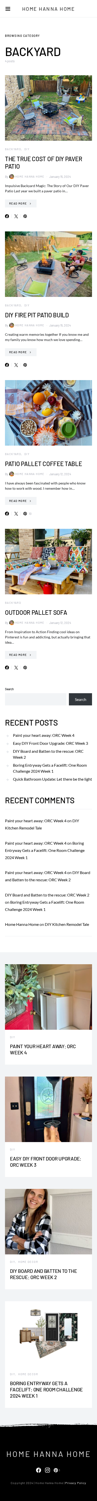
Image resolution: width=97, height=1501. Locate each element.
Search (9, 689)
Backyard (13, 149)
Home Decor (28, 1261)
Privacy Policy (75, 1483)
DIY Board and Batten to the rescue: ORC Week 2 (48, 754)
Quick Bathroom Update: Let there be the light (52, 779)
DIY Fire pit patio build (37, 315)
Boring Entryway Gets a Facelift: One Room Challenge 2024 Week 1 (50, 768)
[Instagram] (47, 1470)
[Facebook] (38, 1470)
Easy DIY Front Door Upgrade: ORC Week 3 (50, 743)
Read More (18, 203)
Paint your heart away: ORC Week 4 (43, 735)
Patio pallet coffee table (43, 463)
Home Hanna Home (48, 9)
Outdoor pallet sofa (36, 612)
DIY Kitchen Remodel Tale (67, 924)
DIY (26, 149)
